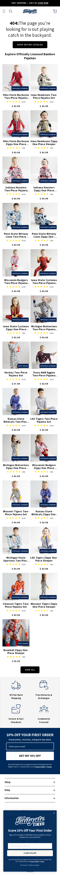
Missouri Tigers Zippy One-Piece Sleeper (44, 605)
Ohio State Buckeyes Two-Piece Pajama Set (16, 96)
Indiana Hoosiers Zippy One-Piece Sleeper (43, 189)
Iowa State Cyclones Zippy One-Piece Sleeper (16, 328)
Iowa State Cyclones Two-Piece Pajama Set (44, 281)
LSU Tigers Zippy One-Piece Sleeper (44, 559)
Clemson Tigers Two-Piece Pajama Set (16, 605)
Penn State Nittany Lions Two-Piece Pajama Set (16, 235)
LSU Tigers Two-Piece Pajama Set (44, 420)
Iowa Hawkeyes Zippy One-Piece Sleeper (44, 143)
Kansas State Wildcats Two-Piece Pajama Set (15, 420)
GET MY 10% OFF (30, 755)
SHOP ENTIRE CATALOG (30, 44)
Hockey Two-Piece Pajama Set (16, 374)
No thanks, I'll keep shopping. (30, 865)
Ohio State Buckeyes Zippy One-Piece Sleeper (16, 143)
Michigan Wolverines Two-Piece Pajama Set (44, 328)
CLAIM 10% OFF (30, 853)
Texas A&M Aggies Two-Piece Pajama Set (44, 374)
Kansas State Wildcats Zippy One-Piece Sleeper (44, 513)
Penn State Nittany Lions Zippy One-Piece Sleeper (44, 235)
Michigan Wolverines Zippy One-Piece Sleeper (16, 467)
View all (30, 669)
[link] (16, 692)
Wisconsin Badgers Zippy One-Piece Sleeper (44, 467)
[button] (3, 11)
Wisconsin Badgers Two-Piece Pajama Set (16, 281)
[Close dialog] (54, 813)
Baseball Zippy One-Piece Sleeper (15, 652)
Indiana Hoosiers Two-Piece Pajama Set (16, 189)
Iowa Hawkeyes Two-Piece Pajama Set (44, 96)
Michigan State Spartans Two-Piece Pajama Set (16, 559)
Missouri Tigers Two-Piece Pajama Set (16, 513)
